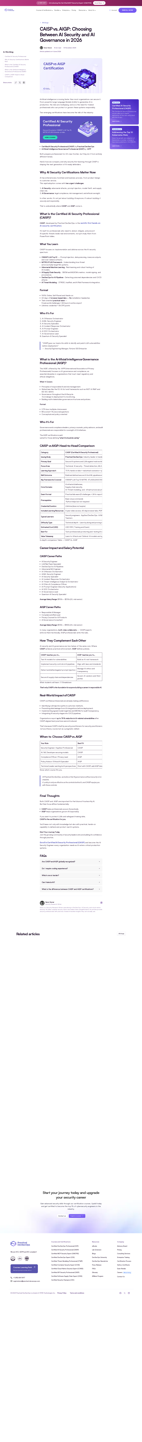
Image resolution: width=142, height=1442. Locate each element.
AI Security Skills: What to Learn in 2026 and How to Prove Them (48, 1164)
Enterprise (65, 10)
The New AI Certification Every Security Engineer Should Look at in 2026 (51, 1086)
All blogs (121, 933)
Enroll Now (127, 10)
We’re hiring (127, 1272)
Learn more (115, 121)
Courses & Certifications (44, 10)
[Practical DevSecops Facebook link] (121, 1293)
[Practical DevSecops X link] (125, 1293)
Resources (82, 10)
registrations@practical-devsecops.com (26, 1281)
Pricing (74, 10)
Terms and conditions (77, 1293)
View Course (50, 137)
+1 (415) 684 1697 (19, 1278)
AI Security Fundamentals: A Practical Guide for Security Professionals (50, 1007)
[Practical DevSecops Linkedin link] (129, 1293)
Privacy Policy (61, 1293)
